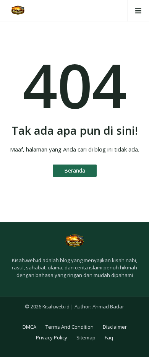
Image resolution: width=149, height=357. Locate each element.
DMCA (29, 326)
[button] (138, 10)
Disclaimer (115, 326)
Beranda (74, 170)
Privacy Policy (51, 337)
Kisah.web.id (56, 306)
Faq (109, 337)
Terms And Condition (69, 326)
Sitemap (86, 337)
